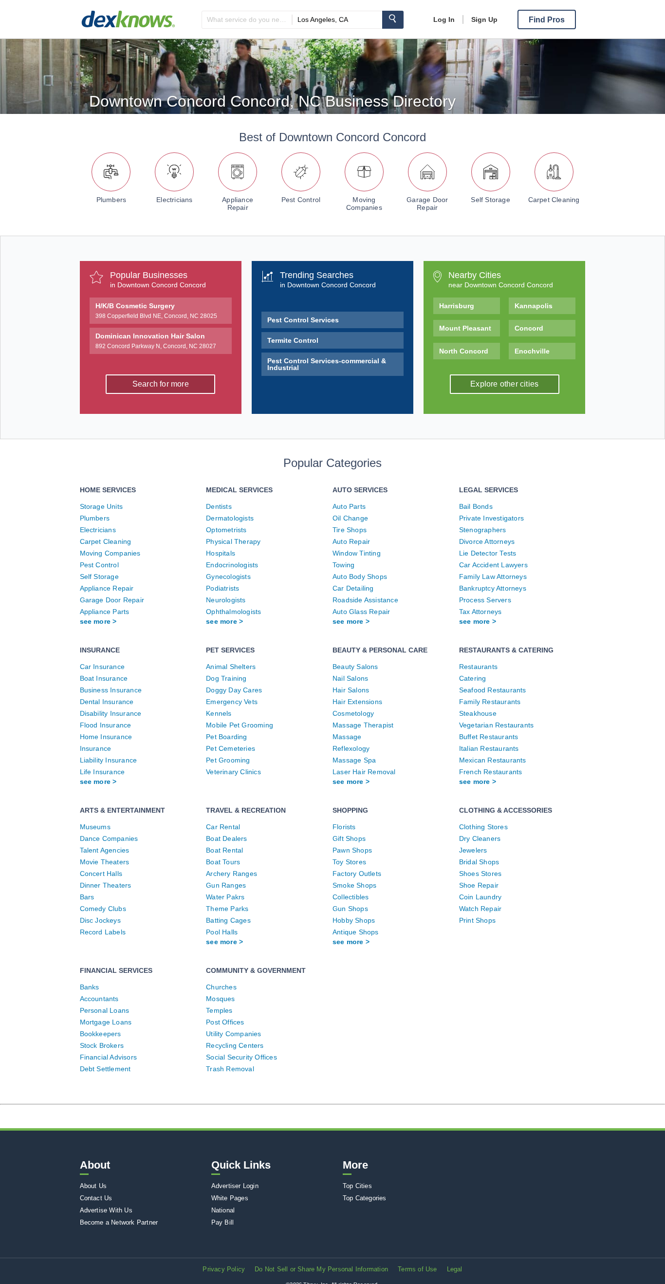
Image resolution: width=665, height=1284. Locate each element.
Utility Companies (233, 1034)
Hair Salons (350, 690)
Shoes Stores (480, 873)
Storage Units (101, 506)
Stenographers (482, 530)
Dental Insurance (107, 702)
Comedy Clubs (103, 908)
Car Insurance (102, 666)
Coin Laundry (480, 897)
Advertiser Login (235, 1186)
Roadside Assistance (365, 600)
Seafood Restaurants (492, 690)
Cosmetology (353, 713)
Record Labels (103, 932)
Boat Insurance (104, 678)
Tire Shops (349, 530)
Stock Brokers (102, 1045)
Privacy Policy (224, 1269)
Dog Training (226, 678)
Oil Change (350, 518)
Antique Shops (355, 932)
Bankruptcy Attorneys (492, 588)
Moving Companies (364, 203)
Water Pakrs (225, 897)
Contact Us (96, 1198)
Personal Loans (104, 1010)
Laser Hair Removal (364, 772)
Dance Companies (109, 838)
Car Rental (223, 827)
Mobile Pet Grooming (239, 725)
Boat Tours (223, 862)
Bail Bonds (476, 506)
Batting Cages (228, 920)
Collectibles (350, 897)
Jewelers (473, 850)
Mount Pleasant (465, 328)
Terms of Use (417, 1269)
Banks (89, 987)
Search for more (160, 384)
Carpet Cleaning (554, 200)
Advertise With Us (106, 1210)
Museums (95, 827)
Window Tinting (356, 553)
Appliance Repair (237, 203)
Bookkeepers (100, 1034)
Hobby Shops (353, 920)
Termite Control (292, 340)
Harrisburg (456, 306)
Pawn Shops (352, 850)
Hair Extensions (357, 702)
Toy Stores (349, 862)
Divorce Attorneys (487, 541)
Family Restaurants (490, 702)
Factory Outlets (356, 873)
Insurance (95, 748)
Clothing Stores (483, 827)
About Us (93, 1186)
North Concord (463, 351)
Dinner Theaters (105, 885)
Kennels (218, 713)
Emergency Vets (232, 702)
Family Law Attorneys (493, 576)
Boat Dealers (226, 838)
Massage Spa (354, 760)
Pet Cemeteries (230, 748)
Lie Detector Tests (488, 553)
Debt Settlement (105, 1069)
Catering (472, 678)
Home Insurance (106, 737)
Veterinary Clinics (233, 772)
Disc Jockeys (100, 920)
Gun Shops (350, 908)
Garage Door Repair (427, 203)
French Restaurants (490, 772)
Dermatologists (230, 518)
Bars (87, 897)
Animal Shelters (231, 666)
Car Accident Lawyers (493, 565)
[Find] (393, 20)
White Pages (229, 1198)
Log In (444, 19)
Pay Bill (222, 1222)
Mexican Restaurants (492, 760)
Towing (343, 565)
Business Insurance (111, 690)
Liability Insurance (108, 760)
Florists (344, 827)
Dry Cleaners (479, 838)
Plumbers (111, 200)
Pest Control (300, 200)
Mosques (220, 999)
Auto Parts (349, 506)
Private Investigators (491, 518)
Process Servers (485, 600)
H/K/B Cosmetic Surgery (156, 310)
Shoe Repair (479, 885)
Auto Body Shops (359, 576)
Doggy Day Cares (234, 690)
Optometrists (226, 530)
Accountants (99, 999)
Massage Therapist (362, 725)
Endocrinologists (232, 565)
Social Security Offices (241, 1057)
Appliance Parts (104, 611)
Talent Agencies (104, 850)
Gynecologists (228, 576)
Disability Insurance (111, 713)
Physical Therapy (233, 541)
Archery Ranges (231, 873)
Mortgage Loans (106, 1022)
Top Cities (357, 1186)
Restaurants (478, 666)
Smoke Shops (354, 885)
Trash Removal (230, 1069)
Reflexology (350, 748)
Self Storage (490, 200)
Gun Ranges (226, 885)
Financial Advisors (108, 1057)
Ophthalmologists (233, 611)
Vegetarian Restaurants (496, 725)
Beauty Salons (355, 666)
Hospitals (220, 553)
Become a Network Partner (119, 1222)
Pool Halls (222, 932)
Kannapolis (534, 306)
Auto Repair (351, 541)
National (223, 1210)
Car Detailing (353, 588)
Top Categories (365, 1198)
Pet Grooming (228, 760)
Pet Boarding (226, 737)
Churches (221, 987)
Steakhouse (478, 713)
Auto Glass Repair (361, 611)
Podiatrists (222, 588)
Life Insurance (102, 772)
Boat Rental (224, 850)
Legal (454, 1269)
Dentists (219, 506)
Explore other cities (504, 384)
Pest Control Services (303, 320)
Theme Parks (227, 908)
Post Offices (225, 1022)
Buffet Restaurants (488, 737)
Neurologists (225, 600)
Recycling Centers (234, 1045)
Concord (529, 328)
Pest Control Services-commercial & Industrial (326, 364)
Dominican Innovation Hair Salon (155, 341)
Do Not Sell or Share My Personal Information (321, 1269)
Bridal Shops (479, 862)
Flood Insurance (105, 725)
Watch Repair (480, 908)
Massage (346, 737)
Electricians (174, 200)
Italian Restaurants (489, 748)
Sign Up (484, 19)
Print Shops (477, 920)
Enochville (532, 351)
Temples (219, 1010)
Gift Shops (349, 838)
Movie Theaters (104, 862)
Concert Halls (101, 873)
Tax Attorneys (480, 611)
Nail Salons (350, 678)
